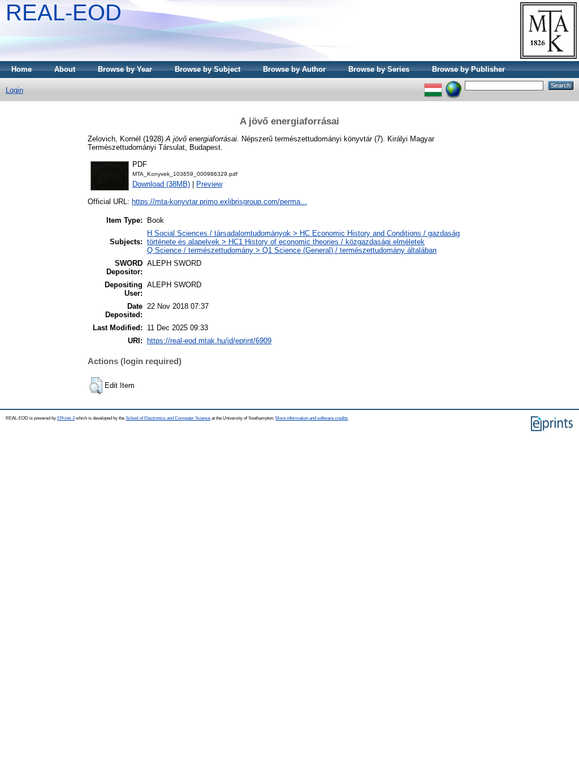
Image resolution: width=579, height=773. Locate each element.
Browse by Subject (207, 69)
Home (21, 69)
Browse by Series (378, 69)
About (64, 69)
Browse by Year (125, 69)
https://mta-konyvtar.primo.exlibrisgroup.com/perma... (219, 201)
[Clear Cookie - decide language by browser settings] (453, 85)
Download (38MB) (161, 184)
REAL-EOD (64, 12)
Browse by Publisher (468, 69)
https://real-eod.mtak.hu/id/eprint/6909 (209, 340)
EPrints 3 (66, 418)
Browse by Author (294, 69)
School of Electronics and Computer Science (168, 418)
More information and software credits (311, 418)
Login (14, 90)
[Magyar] (433, 85)
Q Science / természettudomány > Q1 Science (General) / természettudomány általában (292, 250)
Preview (209, 184)
